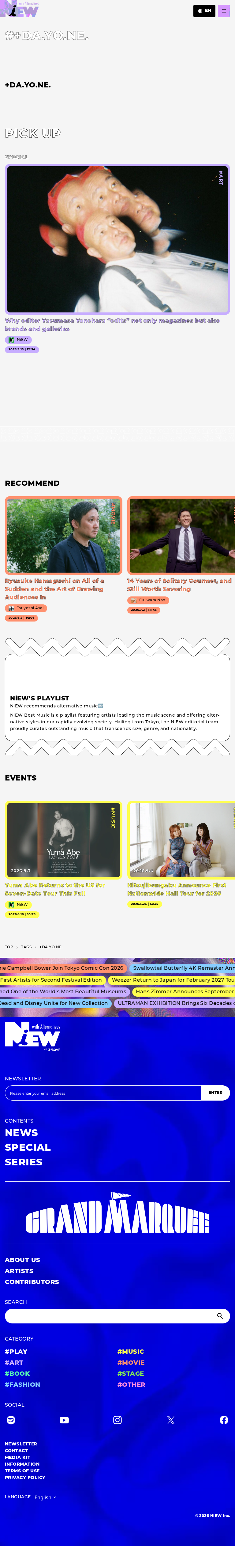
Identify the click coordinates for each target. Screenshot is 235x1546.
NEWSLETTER (23, 1079)
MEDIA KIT (17, 1458)
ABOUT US (22, 1260)
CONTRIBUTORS (32, 1282)
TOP (9, 947)
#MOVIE (131, 1363)
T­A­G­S (26, 947)
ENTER (215, 1093)
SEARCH (16, 1302)
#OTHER (132, 1385)
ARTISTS (19, 1271)
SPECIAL (28, 1148)
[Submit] (221, 1316)
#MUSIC (131, 1352)
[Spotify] (11, 1421)
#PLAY (16, 1352)
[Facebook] (224, 1421)
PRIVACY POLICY (25, 1478)
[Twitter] (171, 1421)
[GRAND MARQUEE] (117, 1212)
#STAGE (131, 1374)
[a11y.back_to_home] (19, 10)
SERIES (24, 1163)
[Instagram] (117, 1421)
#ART (14, 1363)
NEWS (21, 1133)
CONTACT (16, 1451)
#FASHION (22, 1385)
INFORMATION (22, 1464)
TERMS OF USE (22, 1471)
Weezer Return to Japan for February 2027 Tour (162, 980)
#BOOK (17, 1374)
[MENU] (224, 11)
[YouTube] (64, 1421)
